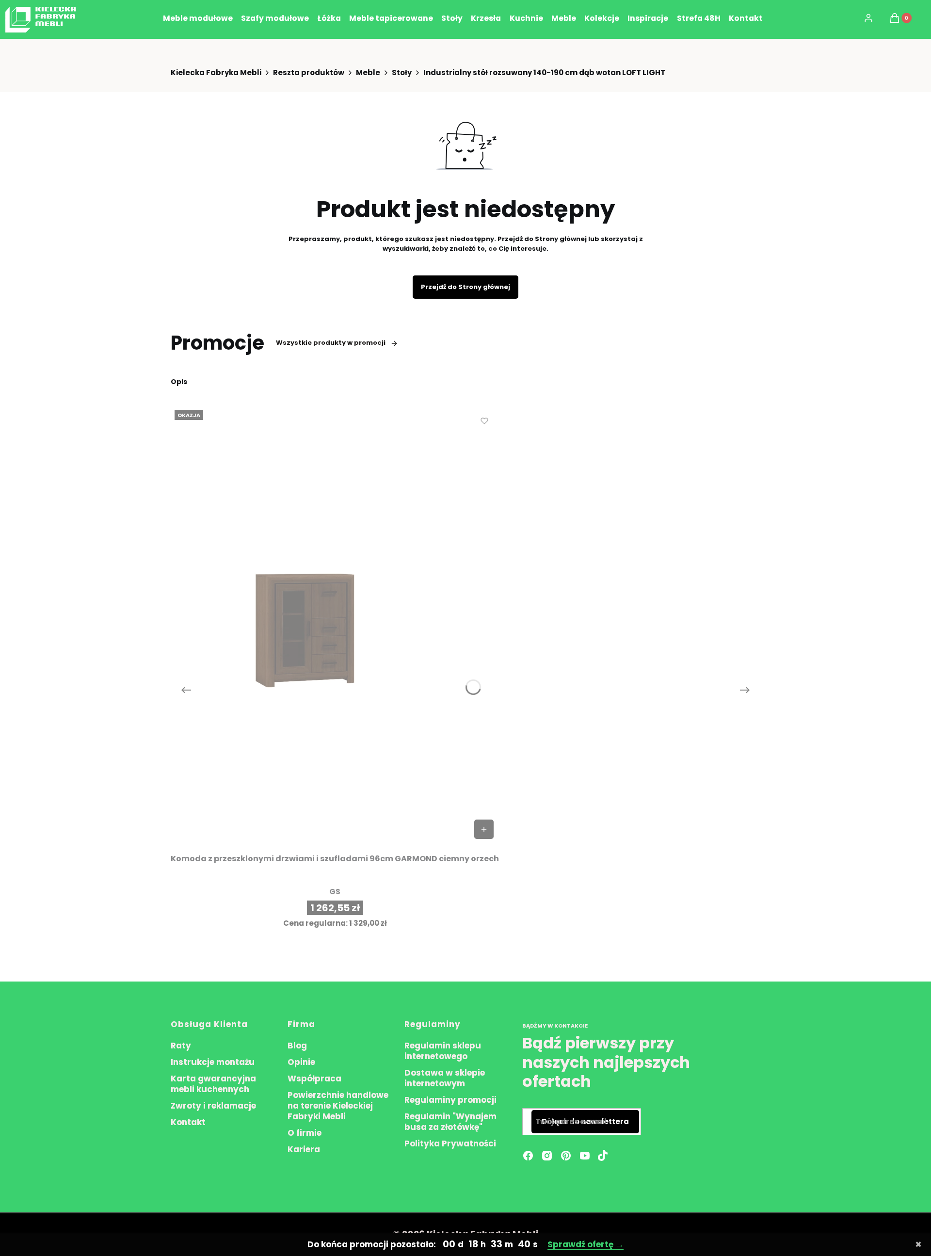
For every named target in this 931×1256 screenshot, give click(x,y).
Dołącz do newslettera (585, 1121)
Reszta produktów (308, 73)
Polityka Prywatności (450, 1143)
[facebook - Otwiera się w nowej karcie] (528, 1155)
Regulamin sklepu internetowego (442, 1051)
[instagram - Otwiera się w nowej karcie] (547, 1155)
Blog (297, 1045)
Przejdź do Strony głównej (465, 286)
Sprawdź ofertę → (585, 1244)
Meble (368, 73)
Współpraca (314, 1078)
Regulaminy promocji (450, 1100)
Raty (181, 1045)
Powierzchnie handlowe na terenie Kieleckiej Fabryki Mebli (338, 1105)
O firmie (304, 1133)
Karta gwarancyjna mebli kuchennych (213, 1084)
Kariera (304, 1149)
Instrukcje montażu (213, 1062)
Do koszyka (484, 829)
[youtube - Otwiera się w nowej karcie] (585, 1155)
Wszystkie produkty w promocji (330, 342)
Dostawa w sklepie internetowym (444, 1078)
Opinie (301, 1062)
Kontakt (188, 1122)
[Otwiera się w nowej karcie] (603, 1155)
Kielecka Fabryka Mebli (216, 73)
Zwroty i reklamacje (213, 1105)
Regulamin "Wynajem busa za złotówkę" (450, 1122)
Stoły (402, 73)
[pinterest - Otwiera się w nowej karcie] (566, 1155)
